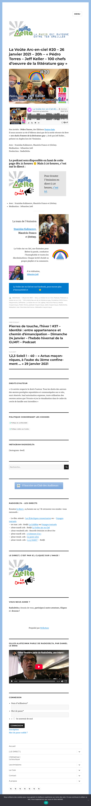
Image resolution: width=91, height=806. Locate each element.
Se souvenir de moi (24, 719)
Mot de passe (17, 711)
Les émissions (15, 765)
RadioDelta (63, 305)
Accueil (12, 746)
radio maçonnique (51, 305)
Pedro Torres (23, 305)
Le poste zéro (33, 537)
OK (46, 803)
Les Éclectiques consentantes (38, 518)
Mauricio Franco (52, 302)
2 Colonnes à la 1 (34, 534)
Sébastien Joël (32, 274)
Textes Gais (49, 129)
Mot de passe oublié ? (18, 733)
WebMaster (16, 298)
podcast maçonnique (36, 305)
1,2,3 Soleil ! (32, 540)
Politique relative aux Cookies (20, 429)
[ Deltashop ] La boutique (14, 758)
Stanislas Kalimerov (27, 307)
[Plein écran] (66, 681)
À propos (13, 781)
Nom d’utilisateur (19, 703)
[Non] (88, 800)
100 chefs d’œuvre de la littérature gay (37, 300)
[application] (39, 666)
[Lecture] (12, 681)
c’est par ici (34, 290)
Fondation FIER (57, 300)
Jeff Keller (21, 302)
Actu (36, 298)
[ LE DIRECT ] (15, 752)
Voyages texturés (49, 524)
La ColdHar (33, 524)
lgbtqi (43, 302)
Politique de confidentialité (19, 423)
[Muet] (62, 681)
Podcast (56, 298)
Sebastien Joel (14, 307)
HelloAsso (44, 628)
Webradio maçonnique (43, 307)
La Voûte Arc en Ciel (46, 298)
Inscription (14, 729)
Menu (77, 14)
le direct (20, 509)
